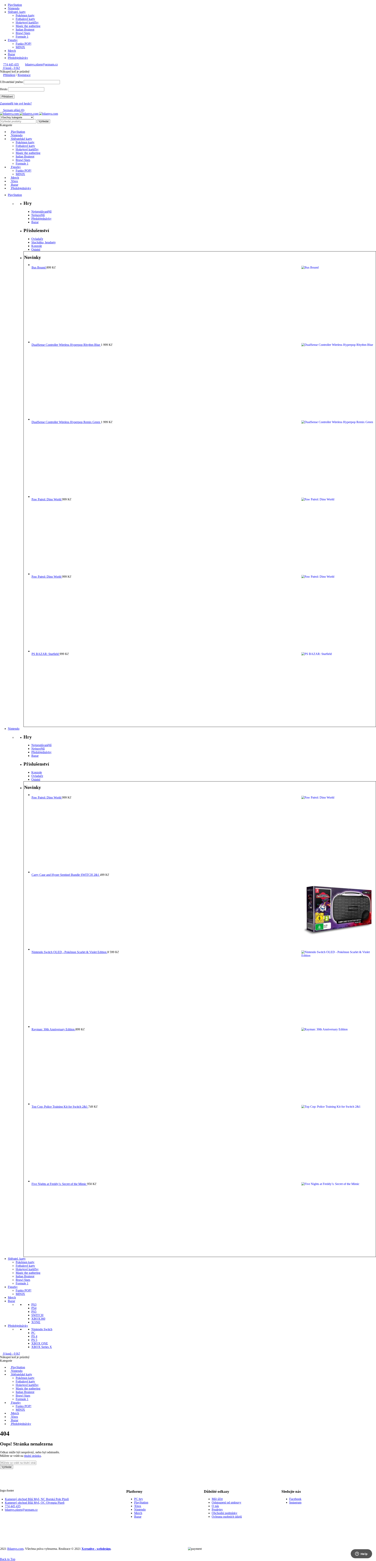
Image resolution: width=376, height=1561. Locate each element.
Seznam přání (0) (13, 110)
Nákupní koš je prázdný (15, 71)
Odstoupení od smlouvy (226, 1502)
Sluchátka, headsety (43, 242)
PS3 (33, 1304)
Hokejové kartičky (27, 22)
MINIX (20, 47)
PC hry (138, 1499)
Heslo (3, 89)
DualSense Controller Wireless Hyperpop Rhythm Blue (66, 344)
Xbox (137, 1506)
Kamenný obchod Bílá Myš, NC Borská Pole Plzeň (37, 1499)
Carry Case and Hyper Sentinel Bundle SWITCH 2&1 (66, 874)
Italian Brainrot (25, 29)
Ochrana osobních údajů (227, 1516)
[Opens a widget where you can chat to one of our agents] (361, 1554)
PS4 (33, 1308)
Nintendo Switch (41, 1329)
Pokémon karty (25, 15)
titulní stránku (32, 1455)
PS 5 (34, 1340)
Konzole (36, 246)
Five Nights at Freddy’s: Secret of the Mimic (59, 1184)
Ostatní (35, 249)
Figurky (13, 40)
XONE (35, 1322)
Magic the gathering (28, 26)
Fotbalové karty (25, 19)
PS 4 (34, 1336)
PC (33, 1332)
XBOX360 (38, 1318)
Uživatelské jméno (11, 82)
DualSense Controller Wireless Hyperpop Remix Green (66, 422)
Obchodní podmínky (224, 1513)
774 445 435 (11, 64)
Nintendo (13, 8)
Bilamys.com (15, 1548)
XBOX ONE (39, 1343)
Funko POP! (23, 43)
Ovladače (37, 238)
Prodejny (217, 1509)
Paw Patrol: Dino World (47, 499)
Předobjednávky (18, 57)
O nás (215, 1506)
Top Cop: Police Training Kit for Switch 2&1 (60, 1106)
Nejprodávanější (41, 211)
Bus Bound (39, 267)
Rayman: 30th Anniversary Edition (53, 1029)
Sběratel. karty (17, 12)
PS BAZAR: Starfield (46, 654)
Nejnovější (38, 215)
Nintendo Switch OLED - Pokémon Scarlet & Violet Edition (69, 952)
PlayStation (15, 4)
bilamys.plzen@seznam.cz (41, 64)
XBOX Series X (41, 1347)
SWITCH (37, 1315)
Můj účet (217, 1499)
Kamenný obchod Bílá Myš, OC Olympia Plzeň (34, 1502)
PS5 (33, 1311)
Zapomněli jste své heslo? (16, 103)
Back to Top (7, 1559)
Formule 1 (22, 36)
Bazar (11, 54)
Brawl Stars (23, 33)
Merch (12, 50)
